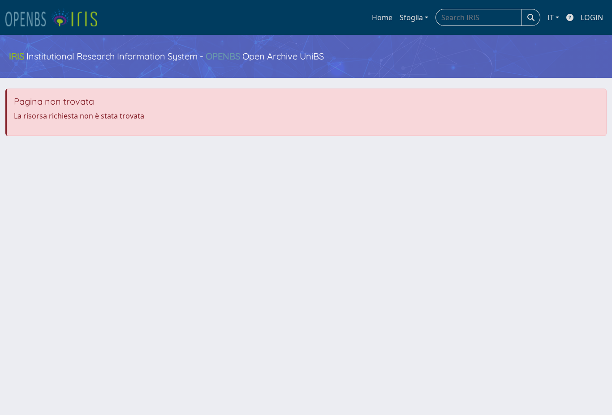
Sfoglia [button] (411, 17)
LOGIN (592, 17)
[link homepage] (55, 17)
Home (382, 17)
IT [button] (550, 17)
